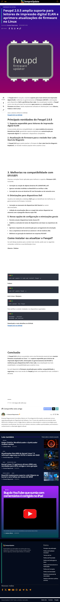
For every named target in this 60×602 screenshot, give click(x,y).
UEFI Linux (23, 403)
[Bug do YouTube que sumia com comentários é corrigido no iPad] (30, 514)
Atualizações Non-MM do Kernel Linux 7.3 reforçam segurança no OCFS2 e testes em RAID (20, 454)
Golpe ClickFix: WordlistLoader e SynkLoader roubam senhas (19, 443)
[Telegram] (23, 590)
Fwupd (16, 403)
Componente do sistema (9, 7)
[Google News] (13, 590)
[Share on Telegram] (17, 28)
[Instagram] (55, 414)
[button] (2, 1)
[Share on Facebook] (9, 28)
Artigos (4, 440)
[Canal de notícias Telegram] (30, 590)
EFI (13, 403)
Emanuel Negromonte (12, 25)
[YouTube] (9, 590)
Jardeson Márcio (9, 533)
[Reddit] (20, 590)
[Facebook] (53, 414)
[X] (5, 590)
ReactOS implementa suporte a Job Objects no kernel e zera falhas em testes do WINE (20, 476)
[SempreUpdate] (30, 1)
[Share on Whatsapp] (14, 28)
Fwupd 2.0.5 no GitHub (15, 115)
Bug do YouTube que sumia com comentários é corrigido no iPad (24, 494)
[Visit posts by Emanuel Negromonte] (3, 414)
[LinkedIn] (58, 414)
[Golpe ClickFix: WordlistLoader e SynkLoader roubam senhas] (51, 443)
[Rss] (26, 590)
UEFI (19, 403)
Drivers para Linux (11, 462)
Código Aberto (6, 473)
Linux (4, 451)
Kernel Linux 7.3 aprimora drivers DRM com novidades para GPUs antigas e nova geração (19, 465)
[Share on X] (12, 28)
